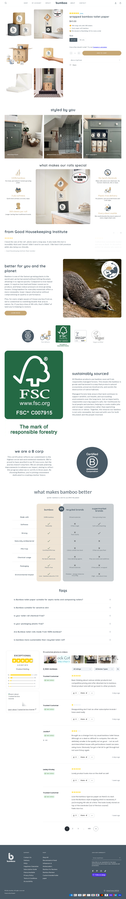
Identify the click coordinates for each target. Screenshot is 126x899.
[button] (5, 3)
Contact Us (27, 857)
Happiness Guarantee (31, 866)
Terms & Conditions (30, 878)
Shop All (45, 857)
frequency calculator (100, 47)
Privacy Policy (28, 875)
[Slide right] (119, 233)
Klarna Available (29, 872)
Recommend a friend (50, 860)
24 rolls (74, 40)
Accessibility (28, 881)
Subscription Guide (30, 869)
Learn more (15, 313)
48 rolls (83, 40)
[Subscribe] (120, 858)
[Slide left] (115, 233)
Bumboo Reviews (49, 872)
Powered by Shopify (10, 893)
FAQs (25, 863)
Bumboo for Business (50, 869)
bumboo (11, 890)
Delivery (27, 860)
